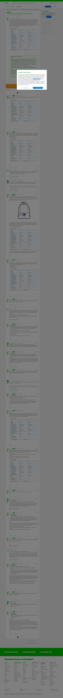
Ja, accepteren (37, 87)
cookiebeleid (42, 81)
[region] (32, 80)
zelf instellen (26, 84)
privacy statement (22, 82)
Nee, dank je (26, 87)
